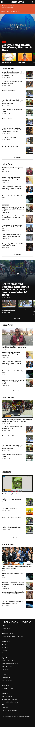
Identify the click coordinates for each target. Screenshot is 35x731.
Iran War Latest (6, 631)
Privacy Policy (6, 677)
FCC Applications (7, 666)
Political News (6, 628)
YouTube (4, 644)
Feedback (5, 707)
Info (8, 11)
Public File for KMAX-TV (9, 661)
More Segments (17, 537)
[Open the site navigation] (6, 2)
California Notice (7, 680)
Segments (14, 11)
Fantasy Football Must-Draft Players (12, 636)
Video (3, 11)
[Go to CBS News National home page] (17, 2)
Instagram (4, 650)
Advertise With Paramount (9, 699)
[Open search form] (33, 2)
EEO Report (5, 669)
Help (3, 705)
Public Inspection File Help (10, 663)
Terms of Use (5, 685)
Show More (17, 157)
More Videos (17, 318)
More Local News (17, 390)
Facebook (5, 647)
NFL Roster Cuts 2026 (8, 633)
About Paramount (7, 696)
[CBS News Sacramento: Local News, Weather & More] (17, 27)
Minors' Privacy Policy (8, 688)
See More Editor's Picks (17, 612)
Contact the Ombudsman (9, 710)
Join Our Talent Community (10, 702)
